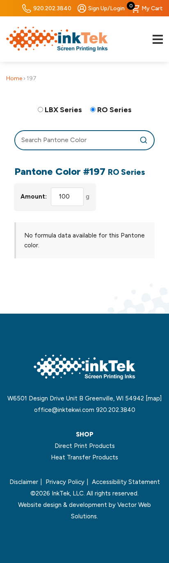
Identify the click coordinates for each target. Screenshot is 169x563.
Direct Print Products (85, 446)
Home (14, 78)
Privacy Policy (65, 482)
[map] (154, 398)
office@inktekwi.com (64, 410)
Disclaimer (23, 482)
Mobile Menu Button (157, 39)
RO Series (114, 109)
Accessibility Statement (126, 482)
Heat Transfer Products (84, 457)
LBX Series (63, 109)
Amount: (34, 196)
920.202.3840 (52, 8)
